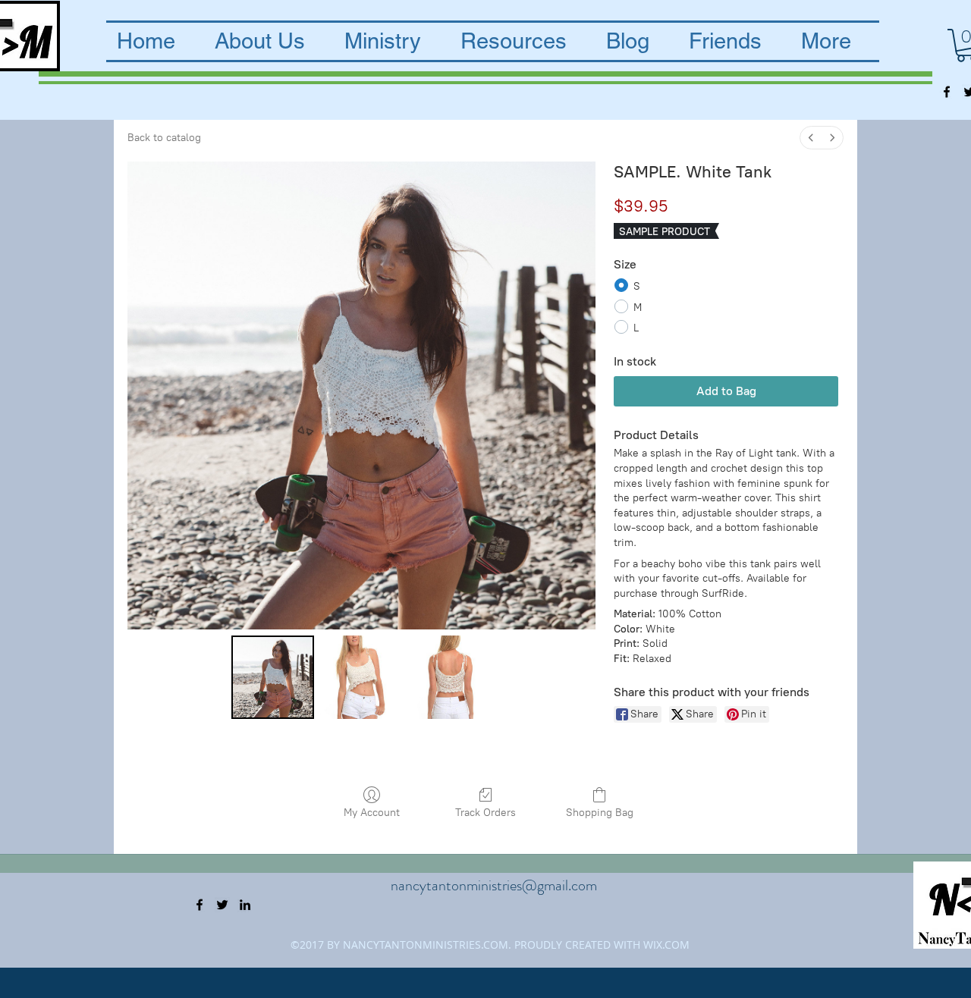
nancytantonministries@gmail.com (494, 885)
